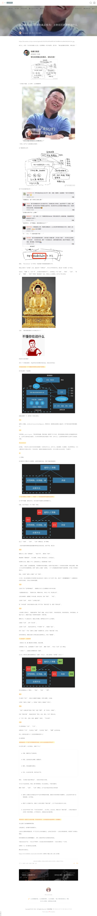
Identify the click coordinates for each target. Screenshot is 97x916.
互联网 (23, 863)
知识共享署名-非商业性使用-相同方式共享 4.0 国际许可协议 (49, 861)
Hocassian (25, 33)
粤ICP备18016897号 (57, 909)
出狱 (27, 863)
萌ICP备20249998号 (67, 909)
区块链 (30, 863)
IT (21, 863)
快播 (33, 863)
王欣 (36, 863)
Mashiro (53, 911)
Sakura (46, 911)
